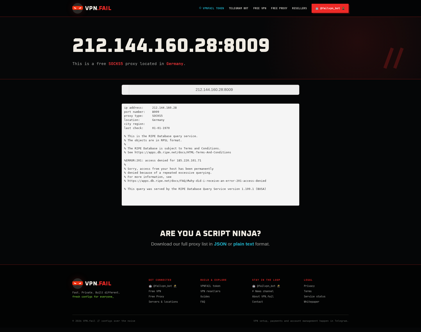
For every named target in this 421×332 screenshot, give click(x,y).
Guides (205, 296)
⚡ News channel (263, 291)
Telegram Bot (238, 8)
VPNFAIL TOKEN (211, 8)
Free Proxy (279, 8)
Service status (314, 296)
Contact (257, 302)
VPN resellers (210, 291)
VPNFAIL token (210, 286)
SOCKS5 (116, 63)
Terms (308, 291)
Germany (174, 63)
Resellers (299, 8)
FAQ (202, 302)
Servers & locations (163, 302)
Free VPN (259, 8)
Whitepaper (311, 302)
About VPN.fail (263, 296)
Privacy (309, 286)
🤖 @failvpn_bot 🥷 (330, 8)
